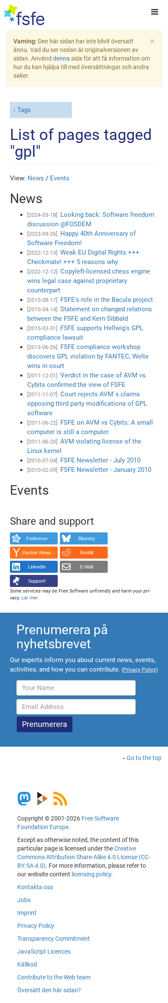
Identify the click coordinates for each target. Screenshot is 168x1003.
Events (59, 178)
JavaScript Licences (44, 951)
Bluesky (86, 538)
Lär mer (29, 598)
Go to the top (144, 757)
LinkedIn (37, 566)
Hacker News (36, 552)
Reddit (86, 552)
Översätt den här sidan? (49, 990)
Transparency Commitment (53, 938)
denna (61, 58)
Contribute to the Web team (53, 977)
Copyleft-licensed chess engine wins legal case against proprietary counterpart (88, 280)
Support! (37, 581)
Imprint (27, 912)
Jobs (24, 900)
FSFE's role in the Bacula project (106, 300)
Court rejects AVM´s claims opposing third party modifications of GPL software (87, 403)
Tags (24, 110)
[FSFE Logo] (24, 15)
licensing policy (91, 874)
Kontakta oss (35, 887)
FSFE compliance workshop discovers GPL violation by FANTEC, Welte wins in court (88, 356)
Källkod (27, 964)
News (36, 178)
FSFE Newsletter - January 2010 (105, 470)
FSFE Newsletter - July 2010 (100, 460)
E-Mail (86, 566)
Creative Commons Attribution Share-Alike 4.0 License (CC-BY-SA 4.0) (83, 857)
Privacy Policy (35, 925)
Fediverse (36, 538)
